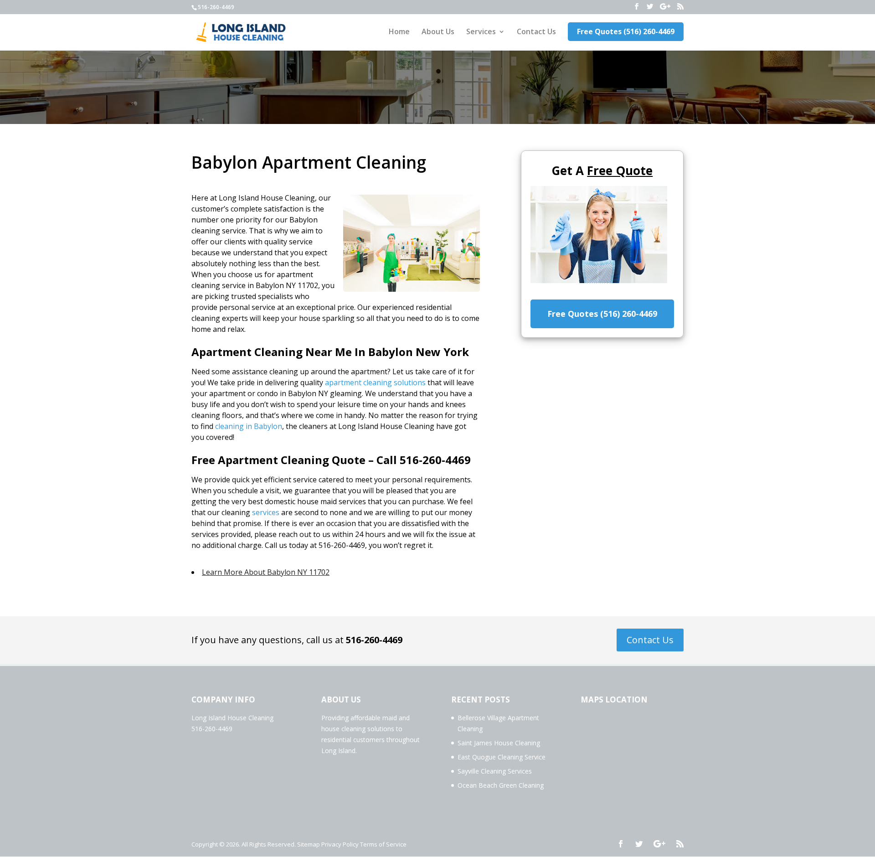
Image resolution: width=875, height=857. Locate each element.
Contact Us (536, 32)
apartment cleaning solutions (375, 382)
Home (399, 32)
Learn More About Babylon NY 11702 (265, 572)
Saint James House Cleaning (499, 742)
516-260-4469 (374, 640)
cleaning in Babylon (248, 426)
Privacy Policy (340, 844)
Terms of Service (383, 844)
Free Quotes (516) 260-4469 (625, 31)
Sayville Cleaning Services (495, 771)
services (265, 512)
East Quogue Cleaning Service (502, 757)
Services (481, 32)
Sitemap (308, 844)
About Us (438, 32)
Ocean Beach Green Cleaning (501, 785)
